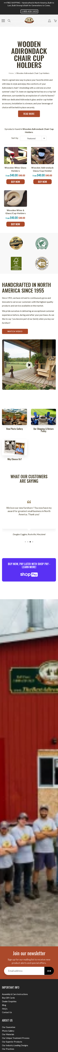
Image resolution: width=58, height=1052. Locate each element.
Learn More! (29, 567)
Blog (4, 1005)
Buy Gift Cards (8, 998)
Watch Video (15, 331)
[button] (25, 541)
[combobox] (33, 138)
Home (11, 73)
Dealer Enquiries (9, 1001)
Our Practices (8, 1049)
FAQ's (4, 1009)
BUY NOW (15, 181)
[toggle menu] (3, 21)
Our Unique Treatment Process (15, 1038)
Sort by (14, 138)
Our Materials (8, 1034)
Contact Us (7, 1012)
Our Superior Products (12, 1042)
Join (49, 970)
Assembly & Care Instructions (15, 994)
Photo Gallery (8, 1031)
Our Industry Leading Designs (15, 1045)
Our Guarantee (8, 1027)
